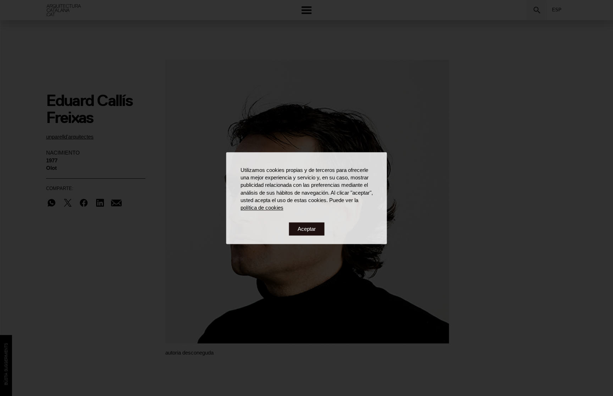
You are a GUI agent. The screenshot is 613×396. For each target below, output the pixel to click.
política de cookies (262, 208)
